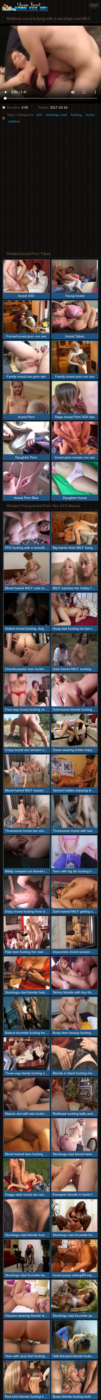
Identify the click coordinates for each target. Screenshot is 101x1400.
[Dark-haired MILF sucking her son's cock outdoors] (74, 649)
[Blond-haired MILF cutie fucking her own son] (27, 568)
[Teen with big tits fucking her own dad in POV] (74, 851)
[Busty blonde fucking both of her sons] (74, 1377)
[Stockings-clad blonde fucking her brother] (27, 1215)
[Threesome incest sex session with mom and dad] (27, 811)
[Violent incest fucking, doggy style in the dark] (27, 609)
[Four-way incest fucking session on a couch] (27, 690)
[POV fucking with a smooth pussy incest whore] (27, 528)
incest (90, 115)
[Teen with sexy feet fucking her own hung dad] (27, 1336)
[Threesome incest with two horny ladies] (74, 811)
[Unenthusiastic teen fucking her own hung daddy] (27, 649)
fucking (76, 115)
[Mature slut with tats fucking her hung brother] (27, 1094)
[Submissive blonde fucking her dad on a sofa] (74, 690)
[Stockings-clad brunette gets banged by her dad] (74, 1296)
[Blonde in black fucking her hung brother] (74, 1053)
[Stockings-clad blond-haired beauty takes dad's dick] (74, 1134)
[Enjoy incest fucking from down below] (27, 892)
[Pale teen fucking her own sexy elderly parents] (27, 932)
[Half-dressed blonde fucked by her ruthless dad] (74, 1336)
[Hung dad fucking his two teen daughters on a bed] (74, 609)
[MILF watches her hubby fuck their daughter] (74, 568)
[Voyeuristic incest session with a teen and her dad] (74, 932)
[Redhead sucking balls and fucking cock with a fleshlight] (74, 1094)
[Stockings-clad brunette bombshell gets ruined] (74, 1215)
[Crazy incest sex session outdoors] (27, 730)
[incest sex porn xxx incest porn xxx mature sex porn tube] (94, 7)
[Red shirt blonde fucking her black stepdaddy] (27, 1377)
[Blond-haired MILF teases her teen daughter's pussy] (27, 771)
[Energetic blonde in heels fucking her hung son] (74, 1175)
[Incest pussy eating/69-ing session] (74, 1256)
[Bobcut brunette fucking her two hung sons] (27, 1013)
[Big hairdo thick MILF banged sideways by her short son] (74, 528)
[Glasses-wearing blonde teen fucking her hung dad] (27, 1296)
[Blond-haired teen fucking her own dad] (27, 1134)
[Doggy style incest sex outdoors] (27, 1175)
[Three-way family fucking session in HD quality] (27, 1053)
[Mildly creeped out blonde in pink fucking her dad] (27, 851)
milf (38, 115)
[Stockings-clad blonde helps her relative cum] (27, 973)
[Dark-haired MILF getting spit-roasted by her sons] (74, 892)
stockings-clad (56, 115)
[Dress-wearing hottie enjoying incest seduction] (74, 730)
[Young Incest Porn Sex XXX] (28, 7)
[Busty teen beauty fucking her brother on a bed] (74, 1013)
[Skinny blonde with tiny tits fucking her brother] (74, 973)
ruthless (14, 121)
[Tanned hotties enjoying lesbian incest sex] (74, 771)
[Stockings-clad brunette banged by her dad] (27, 1256)
